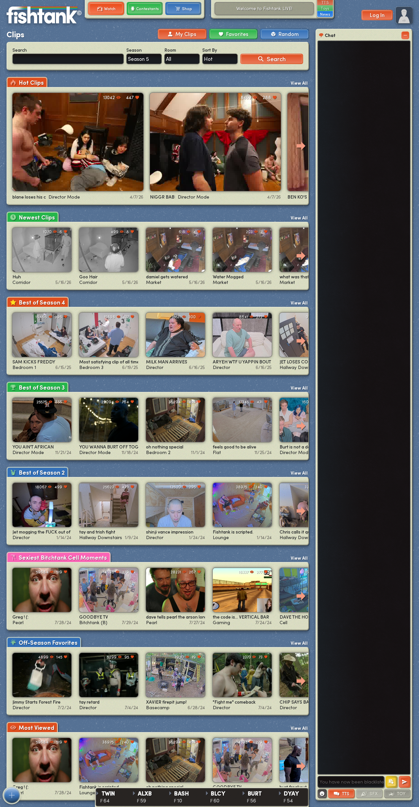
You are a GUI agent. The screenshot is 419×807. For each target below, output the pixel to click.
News (325, 14)
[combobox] (144, 59)
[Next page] (301, 146)
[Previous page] (14, 146)
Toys (325, 8)
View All (299, 83)
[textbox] (351, 782)
